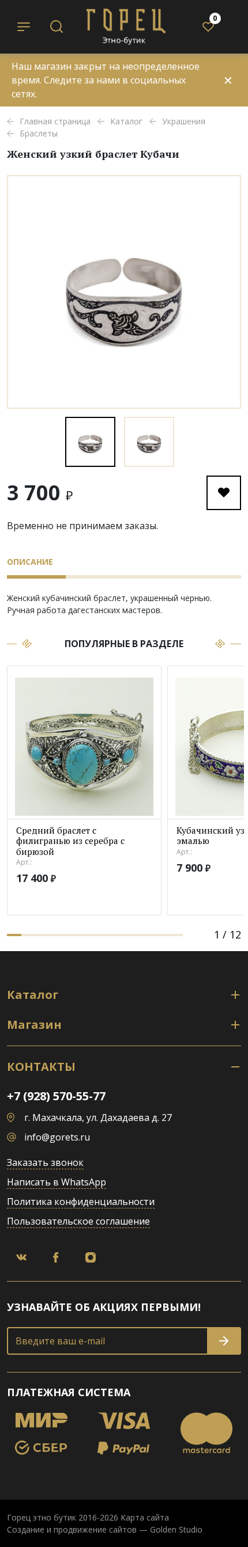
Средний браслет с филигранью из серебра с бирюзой (70, 841)
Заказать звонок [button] (45, 1162)
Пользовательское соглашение (78, 1221)
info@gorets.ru (57, 1137)
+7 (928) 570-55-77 (56, 1096)
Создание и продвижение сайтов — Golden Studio (104, 1529)
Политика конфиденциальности (81, 1201)
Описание (30, 561)
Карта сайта (145, 1517)
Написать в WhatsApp (56, 1182)
